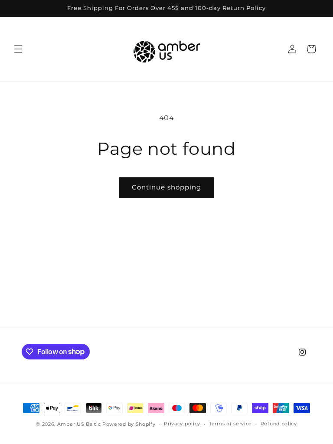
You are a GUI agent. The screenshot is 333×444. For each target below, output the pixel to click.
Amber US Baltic (79, 424)
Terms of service (230, 424)
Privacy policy (182, 424)
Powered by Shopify (129, 424)
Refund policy (279, 424)
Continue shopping (166, 187)
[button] (18, 49)
